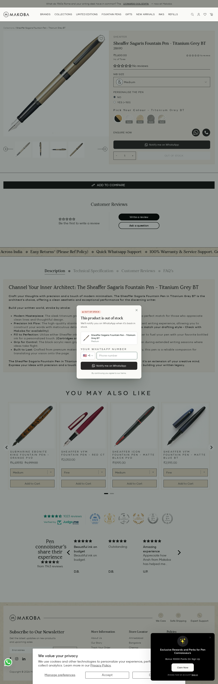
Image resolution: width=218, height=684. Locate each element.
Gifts (128, 14)
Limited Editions (87, 14)
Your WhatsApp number (104, 349)
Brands (45, 14)
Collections (63, 14)
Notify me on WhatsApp (111, 365)
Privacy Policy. (100, 665)
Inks (161, 14)
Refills (173, 14)
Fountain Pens (111, 14)
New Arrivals (145, 14)
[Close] (136, 310)
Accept (107, 675)
